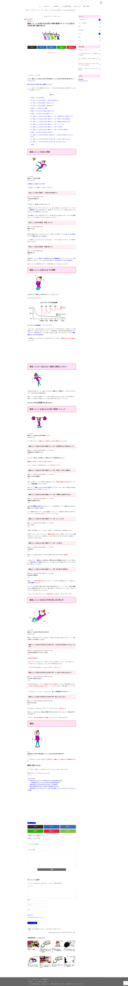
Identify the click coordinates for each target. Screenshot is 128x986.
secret (79, 40)
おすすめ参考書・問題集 (66, 6)
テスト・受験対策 (82, 23)
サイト (28, 909)
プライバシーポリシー (83, 80)
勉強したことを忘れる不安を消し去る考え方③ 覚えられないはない (48, 141)
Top (40, 6)
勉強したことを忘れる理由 (37, 97)
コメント (29, 886)
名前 (29, 899)
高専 (79, 26)
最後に (32, 144)
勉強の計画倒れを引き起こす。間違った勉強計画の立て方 (43, 786)
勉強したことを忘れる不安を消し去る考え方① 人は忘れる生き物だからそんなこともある (51, 135)
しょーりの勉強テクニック (64, 3)
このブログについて (46, 6)
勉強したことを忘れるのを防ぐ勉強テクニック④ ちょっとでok (47, 124)
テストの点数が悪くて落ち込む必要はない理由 (88, 59)
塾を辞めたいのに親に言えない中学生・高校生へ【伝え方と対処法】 (88, 64)
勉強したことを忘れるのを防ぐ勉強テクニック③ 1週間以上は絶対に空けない (50, 121)
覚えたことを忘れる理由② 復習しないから (42, 102)
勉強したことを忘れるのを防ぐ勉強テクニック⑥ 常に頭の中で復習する (49, 129)
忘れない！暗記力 (32, 822)
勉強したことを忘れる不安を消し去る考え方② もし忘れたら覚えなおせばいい (50, 139)
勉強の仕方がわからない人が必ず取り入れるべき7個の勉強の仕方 (45, 780)
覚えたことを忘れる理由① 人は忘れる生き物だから (44, 100)
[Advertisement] (51, 63)
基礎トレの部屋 (86, 6)
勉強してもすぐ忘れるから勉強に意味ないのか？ (42, 111)
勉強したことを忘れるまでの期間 (38, 108)
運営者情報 (80, 79)
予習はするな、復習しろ (83, 50)
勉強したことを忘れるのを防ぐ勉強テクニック (42, 113)
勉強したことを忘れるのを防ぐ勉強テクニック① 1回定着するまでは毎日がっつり (51, 116)
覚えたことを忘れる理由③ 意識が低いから (42, 105)
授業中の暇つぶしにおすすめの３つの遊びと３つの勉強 (43, 784)
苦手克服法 (80, 30)
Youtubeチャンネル (77, 6)
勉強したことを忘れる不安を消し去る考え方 (41, 132)
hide (53, 94)
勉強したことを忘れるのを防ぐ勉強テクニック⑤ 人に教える (46, 126)
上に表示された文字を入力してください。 (36, 917)
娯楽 (79, 37)
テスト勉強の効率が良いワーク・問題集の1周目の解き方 (88, 54)
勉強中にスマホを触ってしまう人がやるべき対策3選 (88, 69)
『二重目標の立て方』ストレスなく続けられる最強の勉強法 (44, 782)
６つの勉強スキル (56, 6)
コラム (79, 33)
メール (29, 904)
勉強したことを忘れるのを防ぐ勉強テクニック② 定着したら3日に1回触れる (50, 118)
